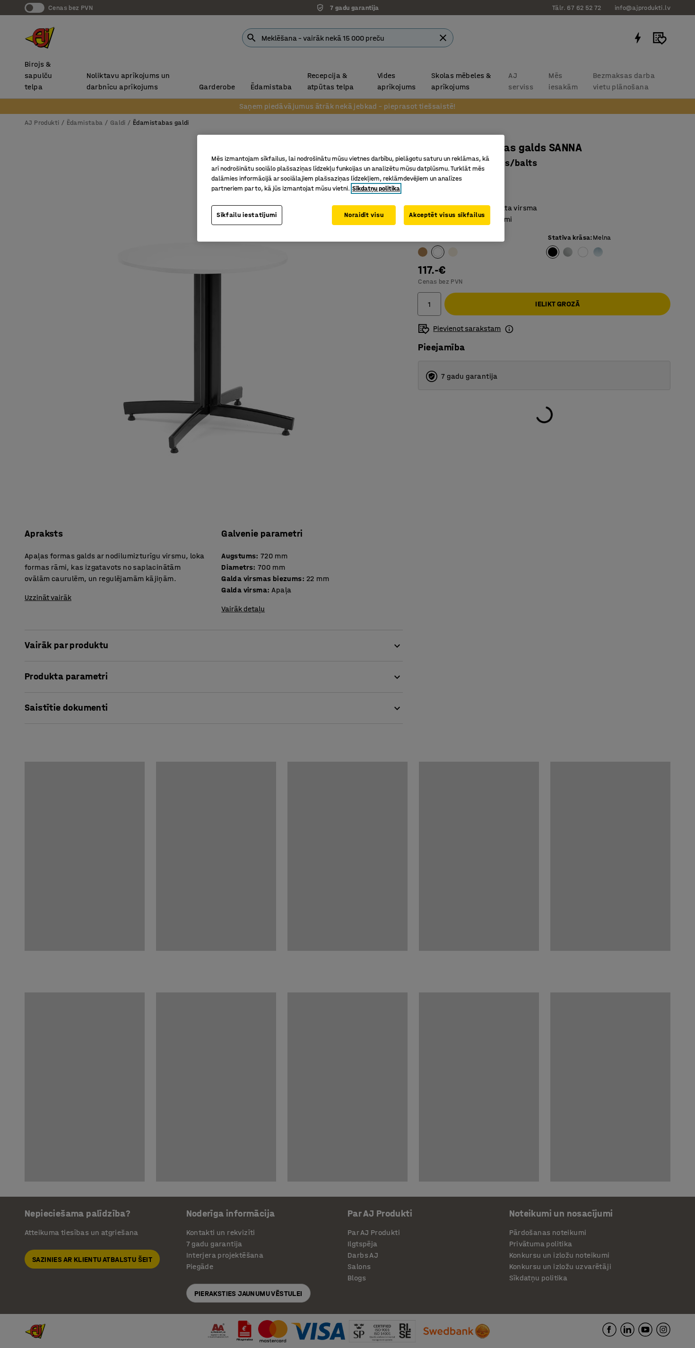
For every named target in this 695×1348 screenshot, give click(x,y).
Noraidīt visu (363, 215)
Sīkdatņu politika (376, 188)
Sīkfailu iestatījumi (247, 215)
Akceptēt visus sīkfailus (447, 215)
